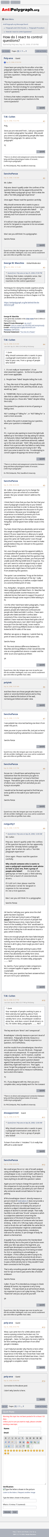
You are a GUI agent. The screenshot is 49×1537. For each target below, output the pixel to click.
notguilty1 (9, 823)
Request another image (26, 1492)
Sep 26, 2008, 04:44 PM (11, 1381)
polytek (8, 682)
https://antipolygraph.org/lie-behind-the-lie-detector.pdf (21, 303)
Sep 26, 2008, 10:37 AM (11, 686)
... (24, 51)
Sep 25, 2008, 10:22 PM (11, 121)
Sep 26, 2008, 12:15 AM (13, 267)
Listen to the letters (10, 1492)
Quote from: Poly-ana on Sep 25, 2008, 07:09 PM (25, 273)
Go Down (6, 51)
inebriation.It (23, 1201)
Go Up (4, 1406)
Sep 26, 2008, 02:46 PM (11, 1117)
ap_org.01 (28, 323)
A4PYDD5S (15, 330)
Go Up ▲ (33, 1532)
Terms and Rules (23, 1532)
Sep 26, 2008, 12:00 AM (11, 178)
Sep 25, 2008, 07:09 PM (13, 62)
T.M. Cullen (9, 116)
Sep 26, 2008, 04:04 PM (11, 1164)
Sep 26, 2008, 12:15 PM (11, 718)
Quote (42, 108)
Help (14, 1532)
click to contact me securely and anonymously (27, 325)
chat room (30, 319)
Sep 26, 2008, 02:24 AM (11, 344)
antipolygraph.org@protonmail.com (22, 327)
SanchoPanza (11, 173)
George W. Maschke (14, 263)
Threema (7, 330)
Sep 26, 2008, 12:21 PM (11, 768)
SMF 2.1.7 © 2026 (19, 1534)
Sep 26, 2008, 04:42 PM (11, 1327)
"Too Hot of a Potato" (27, 332)
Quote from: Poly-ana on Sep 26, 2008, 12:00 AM (25, 834)
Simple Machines (30, 1534)
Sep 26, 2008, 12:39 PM (11, 828)
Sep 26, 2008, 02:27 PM (11, 1000)
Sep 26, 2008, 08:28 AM (11, 485)
